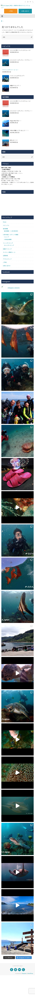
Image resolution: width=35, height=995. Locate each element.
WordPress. (30, 973)
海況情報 (5, 229)
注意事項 (5, 255)
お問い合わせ (25, 11)
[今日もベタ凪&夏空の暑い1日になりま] (17, 408)
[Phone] (33, 1)
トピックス (6, 225)
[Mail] (30, 1)
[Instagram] (28, 1)
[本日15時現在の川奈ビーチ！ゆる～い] (17, 905)
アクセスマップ (7, 259)
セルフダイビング (9, 245)
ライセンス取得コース (9, 252)
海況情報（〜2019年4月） (11, 231)
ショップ (6, 237)
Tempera (24, 973)
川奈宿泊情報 (7, 239)
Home (4, 222)
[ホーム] (1, 21)
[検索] (31, 37)
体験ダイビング (7, 249)
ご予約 (11, 11)
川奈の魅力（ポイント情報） (11, 234)
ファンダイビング (8, 243)
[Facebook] (25, 1)
